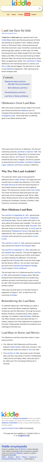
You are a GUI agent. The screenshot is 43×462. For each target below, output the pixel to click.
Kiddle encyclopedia (20, 418)
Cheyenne (18, 245)
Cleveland (28, 162)
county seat (35, 228)
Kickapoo (24, 275)
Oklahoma (10, 69)
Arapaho (28, 245)
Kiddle (4, 457)
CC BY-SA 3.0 (23, 449)
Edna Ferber (15, 347)
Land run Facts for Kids (10, 428)
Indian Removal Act (11, 185)
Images (14, 14)
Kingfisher (36, 162)
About (18, 457)
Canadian (20, 162)
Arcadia (14, 295)
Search (39, 8)
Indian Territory (20, 179)
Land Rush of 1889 (33, 61)
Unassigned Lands (8, 115)
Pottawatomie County (19, 231)
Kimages (20, 14)
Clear (35, 8)
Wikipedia (19, 453)
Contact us (32, 457)
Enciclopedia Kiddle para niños (11, 459)
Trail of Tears (35, 190)
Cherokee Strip (9, 252)
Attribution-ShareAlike (9, 423)
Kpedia (27, 14)
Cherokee (16, 260)
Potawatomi (34, 218)
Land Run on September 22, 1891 (17, 215)
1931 (30, 349)
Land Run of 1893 (12, 353)
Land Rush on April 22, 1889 (27, 152)
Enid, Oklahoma (20, 268)
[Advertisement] (21, 22)
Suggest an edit (23, 435)
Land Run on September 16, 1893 (17, 250)
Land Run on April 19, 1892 (14, 243)
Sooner (22, 157)
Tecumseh (33, 225)
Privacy (24, 457)
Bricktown (27, 316)
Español (34, 14)
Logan (4, 165)
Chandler (5, 236)
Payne (20, 165)
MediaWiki (13, 455)
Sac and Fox (24, 218)
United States (6, 40)
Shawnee (8, 220)
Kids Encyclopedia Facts (9, 33)
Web (8, 14)
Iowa (17, 218)
